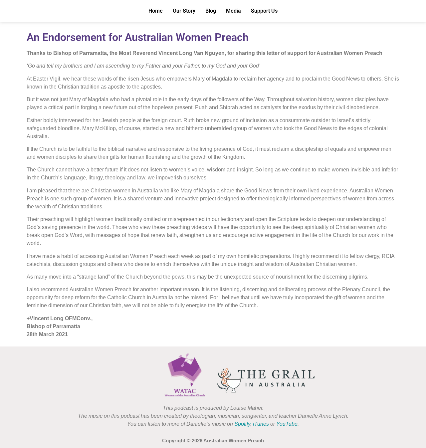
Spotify (242, 424)
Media (233, 11)
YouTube (287, 424)
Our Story (184, 11)
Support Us (264, 11)
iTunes (261, 424)
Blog (210, 11)
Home (155, 11)
